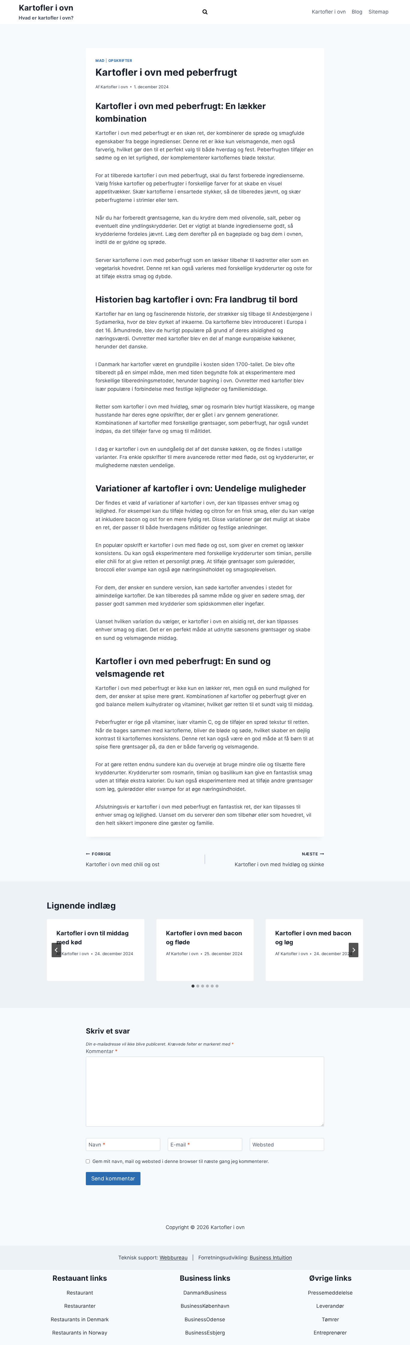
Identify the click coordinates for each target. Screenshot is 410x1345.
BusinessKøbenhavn (205, 1306)
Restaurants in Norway (79, 1333)
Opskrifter (120, 60)
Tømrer (330, 1319)
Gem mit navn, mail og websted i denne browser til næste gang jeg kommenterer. (180, 1161)
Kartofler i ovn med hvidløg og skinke (279, 859)
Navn (97, 1145)
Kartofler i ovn (329, 12)
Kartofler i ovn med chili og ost (122, 859)
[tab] (192, 986)
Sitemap (378, 12)
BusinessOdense (205, 1319)
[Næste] (353, 950)
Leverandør (330, 1306)
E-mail (180, 1145)
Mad (100, 60)
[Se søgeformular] (205, 12)
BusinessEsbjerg (205, 1333)
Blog (357, 12)
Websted (263, 1145)
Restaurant (80, 1293)
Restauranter (79, 1306)
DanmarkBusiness (205, 1293)
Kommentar (102, 1051)
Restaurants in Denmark (80, 1319)
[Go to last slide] (56, 950)
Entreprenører (330, 1333)
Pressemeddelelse (330, 1293)
